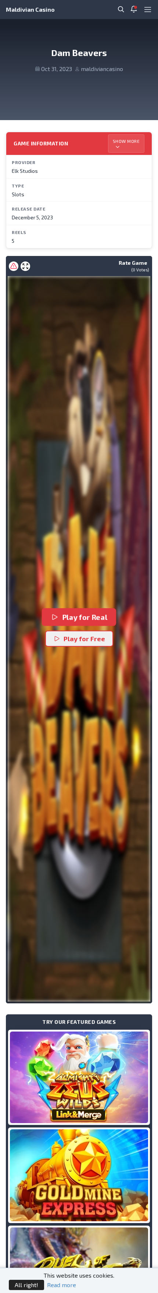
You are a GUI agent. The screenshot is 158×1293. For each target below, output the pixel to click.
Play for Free (84, 639)
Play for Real (84, 617)
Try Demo (79, 1077)
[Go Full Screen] (25, 266)
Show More (126, 141)
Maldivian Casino (30, 9)
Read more (61, 1284)
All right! (26, 1284)
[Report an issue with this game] (13, 266)
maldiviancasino (102, 68)
